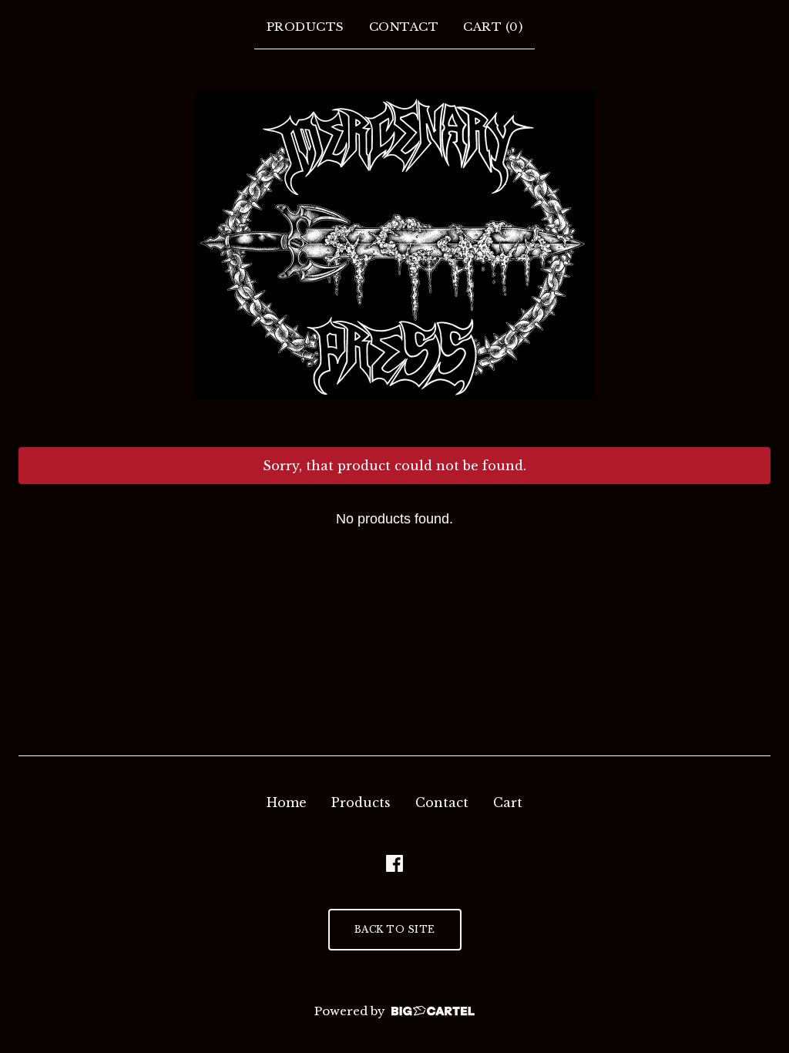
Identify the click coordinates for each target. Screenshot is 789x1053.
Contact (404, 26)
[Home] (394, 245)
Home (287, 802)
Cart (507, 802)
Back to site (394, 929)
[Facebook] (394, 863)
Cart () (492, 26)
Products (305, 26)
